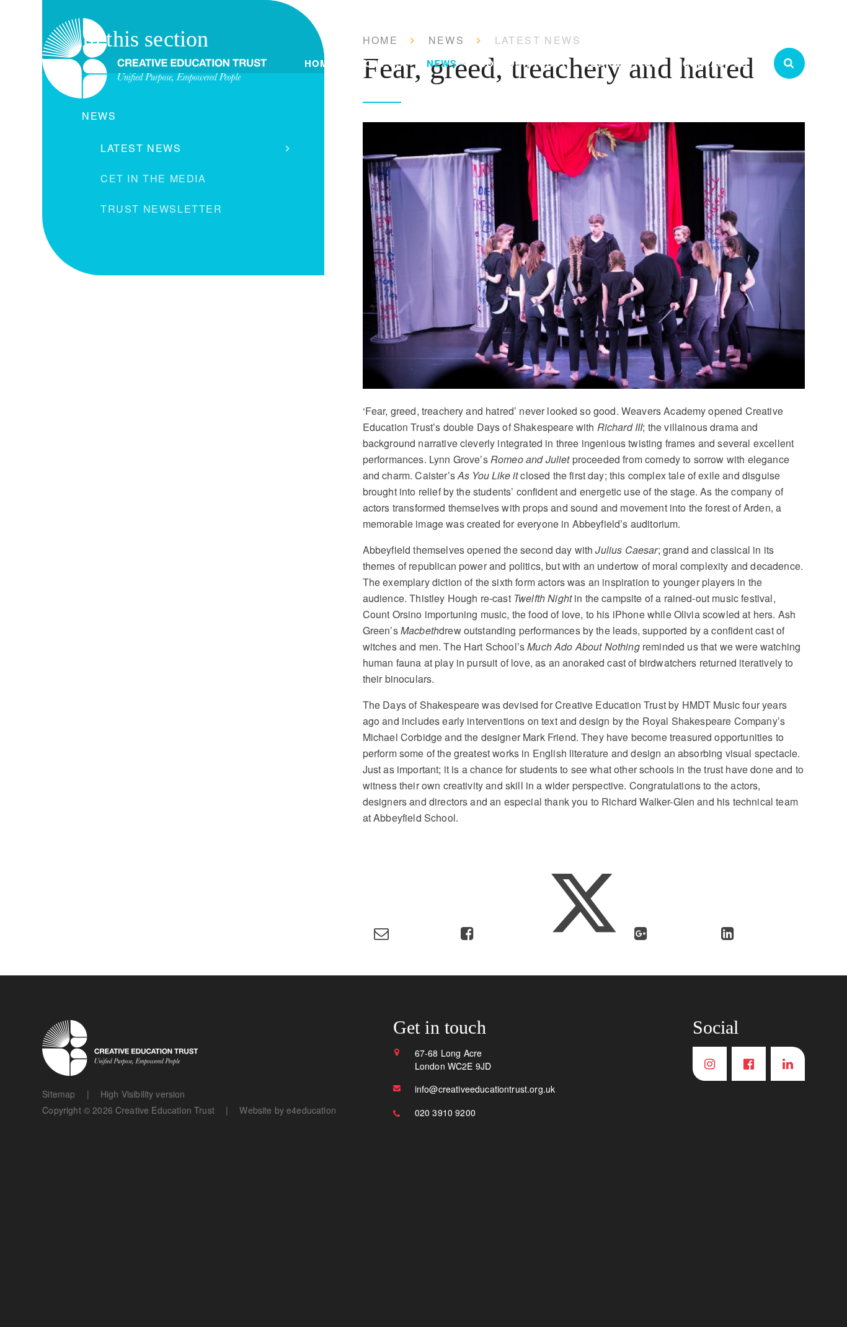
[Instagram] (710, 1064)
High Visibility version (142, 1094)
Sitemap (58, 1094)
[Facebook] (749, 1064)
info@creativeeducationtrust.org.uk (485, 1089)
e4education (311, 1110)
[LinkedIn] (788, 1064)
